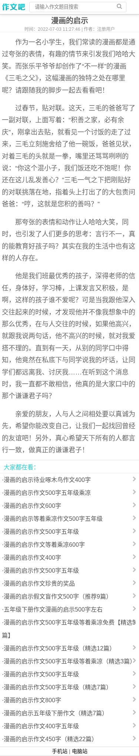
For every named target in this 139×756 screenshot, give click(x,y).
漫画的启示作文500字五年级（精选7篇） (58, 687)
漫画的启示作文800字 (32, 700)
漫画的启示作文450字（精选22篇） (50, 739)
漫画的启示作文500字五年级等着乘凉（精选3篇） (70, 661)
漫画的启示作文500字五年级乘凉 (47, 493)
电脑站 (79, 751)
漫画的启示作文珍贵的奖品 (39, 583)
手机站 (59, 751)
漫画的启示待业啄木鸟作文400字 (47, 480)
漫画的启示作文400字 (32, 557)
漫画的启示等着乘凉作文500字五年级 (53, 519)
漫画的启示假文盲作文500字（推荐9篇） (58, 596)
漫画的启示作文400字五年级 (41, 726)
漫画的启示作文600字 (32, 506)
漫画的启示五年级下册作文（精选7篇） (56, 713)
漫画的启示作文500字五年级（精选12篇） (59, 648)
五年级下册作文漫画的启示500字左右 (53, 609)
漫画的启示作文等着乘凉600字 (44, 545)
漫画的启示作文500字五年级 (41, 532)
